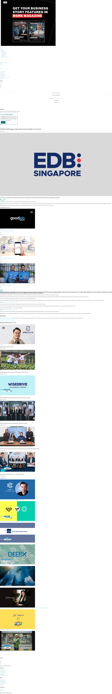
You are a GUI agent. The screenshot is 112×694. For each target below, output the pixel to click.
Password (51, 98)
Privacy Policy (3, 681)
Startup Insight (4, 54)
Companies (3, 55)
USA (1, 691)
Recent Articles (2, 446)
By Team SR (6, 131)
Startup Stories (4, 53)
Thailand (1, 344)
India (0, 283)
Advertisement (3, 680)
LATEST (2, 49)
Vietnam (1, 421)
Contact (2, 684)
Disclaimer (2, 683)
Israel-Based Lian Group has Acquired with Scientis (10, 302)
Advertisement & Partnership (5, 77)
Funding (1, 256)
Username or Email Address (56, 95)
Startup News (4, 51)
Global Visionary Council (5, 56)
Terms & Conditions (3, 682)
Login (1, 68)
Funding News (4, 52)
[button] (56, 93)
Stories (2, 73)
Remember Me (56, 100)
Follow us (2, 199)
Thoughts (2, 78)
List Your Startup (4, 62)
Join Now (1, 64)
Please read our (6, 120)
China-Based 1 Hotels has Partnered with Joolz (10, 309)
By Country (2, 50)
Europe (2, 689)
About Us (2, 679)
